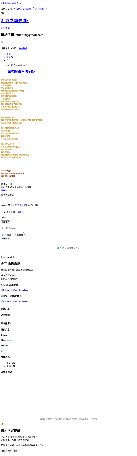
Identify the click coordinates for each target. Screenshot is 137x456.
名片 (8, 60)
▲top (3, 217)
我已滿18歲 (6, 451)
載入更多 (5, 222)
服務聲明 (93, 419)
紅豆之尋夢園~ (15, 20)
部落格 (9, 57)
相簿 (8, 54)
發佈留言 (5, 239)
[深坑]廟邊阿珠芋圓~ (21, 71)
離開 (15, 451)
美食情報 (23, 48)
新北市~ (21, 212)
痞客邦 (18, 205)
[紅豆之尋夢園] (2, 42)
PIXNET (48, 419)
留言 (24, 205)
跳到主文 (5, 28)
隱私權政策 (83, 419)
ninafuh (4, 190)
